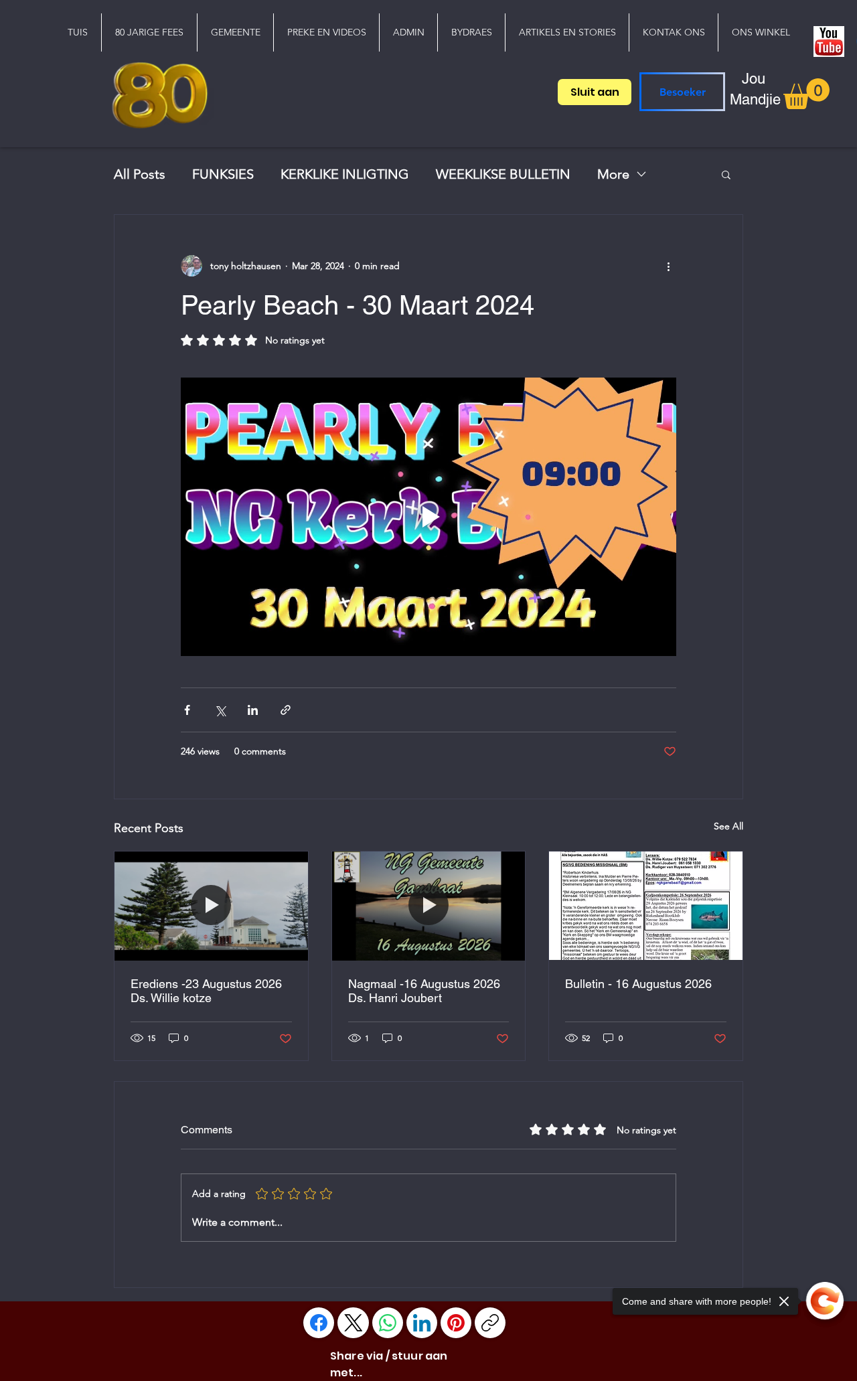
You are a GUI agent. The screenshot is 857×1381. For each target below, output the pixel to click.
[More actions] (668, 266)
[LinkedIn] (421, 1322)
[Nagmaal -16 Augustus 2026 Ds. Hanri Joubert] (429, 905)
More (613, 174)
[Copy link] (490, 1322)
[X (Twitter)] (353, 1322)
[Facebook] (318, 1322)
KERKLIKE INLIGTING (345, 174)
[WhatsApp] (387, 1322)
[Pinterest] (456, 1322)
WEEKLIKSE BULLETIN (503, 174)
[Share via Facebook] (187, 710)
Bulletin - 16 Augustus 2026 (638, 984)
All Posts (139, 174)
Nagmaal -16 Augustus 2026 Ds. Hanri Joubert (424, 991)
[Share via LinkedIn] (252, 710)
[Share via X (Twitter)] (220, 710)
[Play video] (428, 517)
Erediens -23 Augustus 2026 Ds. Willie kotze (206, 991)
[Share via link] (285, 710)
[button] (235, 32)
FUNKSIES (223, 174)
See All (728, 826)
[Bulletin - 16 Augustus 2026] (646, 905)
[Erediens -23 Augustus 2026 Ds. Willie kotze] (211, 905)
